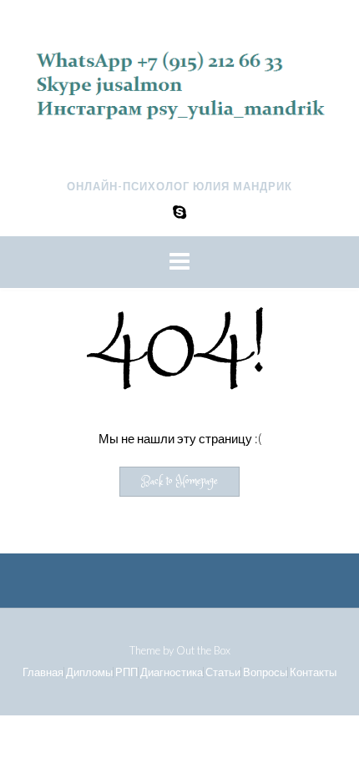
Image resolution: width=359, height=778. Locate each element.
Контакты (313, 672)
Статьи (222, 672)
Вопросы (265, 672)
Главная (43, 672)
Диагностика (171, 672)
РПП (126, 672)
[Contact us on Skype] (179, 211)
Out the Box (203, 650)
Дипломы (89, 672)
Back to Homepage (179, 481)
